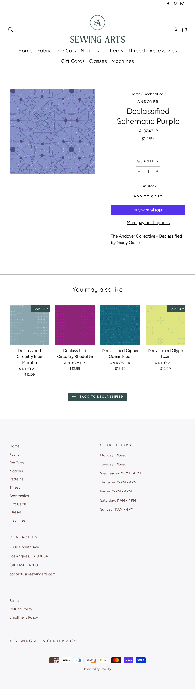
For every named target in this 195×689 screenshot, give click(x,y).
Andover (148, 101)
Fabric (44, 50)
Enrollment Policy (24, 617)
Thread (136, 50)
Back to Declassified (100, 396)
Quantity (148, 161)
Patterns (113, 50)
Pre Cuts (66, 50)
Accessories (163, 50)
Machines (122, 61)
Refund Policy (21, 609)
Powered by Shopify (97, 669)
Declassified (153, 94)
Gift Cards (73, 61)
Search (15, 600)
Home (25, 50)
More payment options (148, 222)
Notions (90, 50)
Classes (98, 61)
